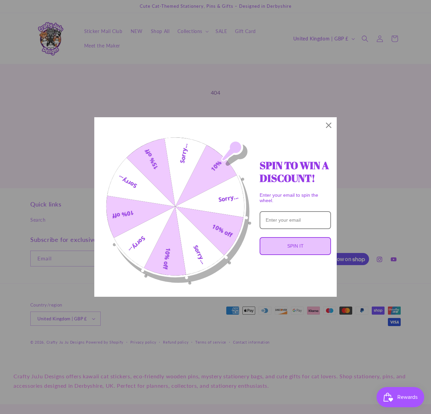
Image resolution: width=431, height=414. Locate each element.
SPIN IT (295, 246)
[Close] (329, 125)
